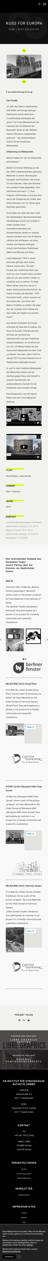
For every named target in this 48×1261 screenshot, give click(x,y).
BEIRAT (24, 1217)
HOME (24, 1213)
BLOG (24, 1169)
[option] (24, 66)
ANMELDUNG (24, 1195)
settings (29, 1245)
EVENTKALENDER (24, 1173)
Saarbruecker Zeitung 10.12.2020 (22, 534)
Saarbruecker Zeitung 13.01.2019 (22, 526)
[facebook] (19, 1020)
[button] (24, 51)
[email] (28, 1020)
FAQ (24, 1222)
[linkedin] (24, 1020)
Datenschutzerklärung (11, 1251)
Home (12, 29)
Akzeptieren (9, 1257)
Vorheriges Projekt (24, 1036)
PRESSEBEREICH (24, 1178)
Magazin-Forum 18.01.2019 (19, 530)
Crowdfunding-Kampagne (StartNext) (24, 522)
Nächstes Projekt (24, 1055)
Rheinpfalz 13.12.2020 (17, 538)
